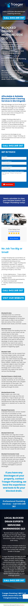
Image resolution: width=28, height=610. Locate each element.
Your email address (6, 161)
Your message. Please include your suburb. (12, 171)
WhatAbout (22, 605)
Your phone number (6, 166)
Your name (4, 156)
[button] (8, 184)
